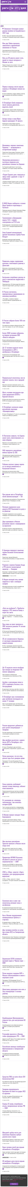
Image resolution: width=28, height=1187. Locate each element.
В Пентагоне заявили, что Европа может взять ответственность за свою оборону (13, 437)
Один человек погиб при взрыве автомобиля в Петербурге (13, 1148)
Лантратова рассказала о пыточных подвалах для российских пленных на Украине (13, 162)
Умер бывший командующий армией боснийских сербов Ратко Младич (13, 234)
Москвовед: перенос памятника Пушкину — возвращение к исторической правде (12, 147)
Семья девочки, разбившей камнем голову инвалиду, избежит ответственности (13, 786)
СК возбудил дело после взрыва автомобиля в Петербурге (13, 1162)
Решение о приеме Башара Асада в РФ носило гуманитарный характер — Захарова (13, 566)
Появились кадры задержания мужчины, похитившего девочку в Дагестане (13, 263)
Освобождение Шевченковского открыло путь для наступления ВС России (14, 1020)
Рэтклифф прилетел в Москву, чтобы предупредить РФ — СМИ (13, 1035)
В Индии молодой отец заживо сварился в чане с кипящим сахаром (12, 581)
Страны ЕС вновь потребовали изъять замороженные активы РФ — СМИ (13, 1105)
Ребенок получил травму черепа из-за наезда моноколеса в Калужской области (13, 466)
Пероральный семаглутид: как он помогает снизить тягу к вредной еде (13, 379)
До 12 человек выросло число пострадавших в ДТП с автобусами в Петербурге (12, 349)
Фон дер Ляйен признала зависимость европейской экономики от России (11, 45)
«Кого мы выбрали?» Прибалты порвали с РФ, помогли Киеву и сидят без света (13, 610)
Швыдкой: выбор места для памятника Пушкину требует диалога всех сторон (11, 1134)
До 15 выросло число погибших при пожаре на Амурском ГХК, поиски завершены (13, 669)
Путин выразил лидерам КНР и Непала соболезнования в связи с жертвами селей (13, 975)
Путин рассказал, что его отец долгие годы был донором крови (13, 757)
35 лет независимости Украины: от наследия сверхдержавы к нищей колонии (13, 640)
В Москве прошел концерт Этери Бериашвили (13, 815)
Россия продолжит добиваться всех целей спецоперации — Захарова (12, 727)
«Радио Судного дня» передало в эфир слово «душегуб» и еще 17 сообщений (13, 176)
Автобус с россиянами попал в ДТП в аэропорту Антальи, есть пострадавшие (12, 684)
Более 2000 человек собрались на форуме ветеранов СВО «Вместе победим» (13, 335)
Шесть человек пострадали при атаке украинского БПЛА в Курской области (13, 394)
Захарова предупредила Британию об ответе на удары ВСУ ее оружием (13, 1091)
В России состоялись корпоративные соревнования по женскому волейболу (13, 293)
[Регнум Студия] (14, 8)
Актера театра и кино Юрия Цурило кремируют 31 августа (12, 119)
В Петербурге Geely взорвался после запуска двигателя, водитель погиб (12, 104)
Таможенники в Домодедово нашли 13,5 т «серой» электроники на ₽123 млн (11, 219)
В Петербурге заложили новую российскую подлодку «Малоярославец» (12, 409)
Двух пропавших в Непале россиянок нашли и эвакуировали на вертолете (13, 523)
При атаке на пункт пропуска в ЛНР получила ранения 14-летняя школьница (13, 626)
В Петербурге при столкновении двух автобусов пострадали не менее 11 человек (13, 698)
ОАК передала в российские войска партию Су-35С (11, 451)
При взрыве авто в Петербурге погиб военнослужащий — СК (12, 495)
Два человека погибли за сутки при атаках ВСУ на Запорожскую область (13, 932)
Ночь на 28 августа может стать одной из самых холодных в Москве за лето (12, 60)
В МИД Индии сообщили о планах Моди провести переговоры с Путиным (13, 205)
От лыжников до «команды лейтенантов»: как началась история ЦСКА (11, 802)
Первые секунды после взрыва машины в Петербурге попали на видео (13, 88)
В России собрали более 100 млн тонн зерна (13, 321)
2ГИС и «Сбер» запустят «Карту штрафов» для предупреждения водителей (13, 874)
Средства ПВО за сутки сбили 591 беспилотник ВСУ (13, 1077)
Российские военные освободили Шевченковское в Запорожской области (13, 1048)
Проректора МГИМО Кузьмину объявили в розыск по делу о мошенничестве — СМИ (12, 859)
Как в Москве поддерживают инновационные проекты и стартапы (12, 917)
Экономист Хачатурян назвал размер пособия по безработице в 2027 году (13, 30)
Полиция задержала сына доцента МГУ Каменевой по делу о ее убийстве (14, 508)
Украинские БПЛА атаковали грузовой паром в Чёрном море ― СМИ (13, 960)
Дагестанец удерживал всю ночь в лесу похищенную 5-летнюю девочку (14, 991)
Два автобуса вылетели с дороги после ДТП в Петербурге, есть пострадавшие (13, 742)
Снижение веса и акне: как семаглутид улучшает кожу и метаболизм (12, 902)
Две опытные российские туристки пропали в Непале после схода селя (13, 843)
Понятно (14, 1184)
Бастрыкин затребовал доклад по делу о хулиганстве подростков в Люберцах (13, 279)
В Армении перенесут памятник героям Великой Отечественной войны (13, 552)
